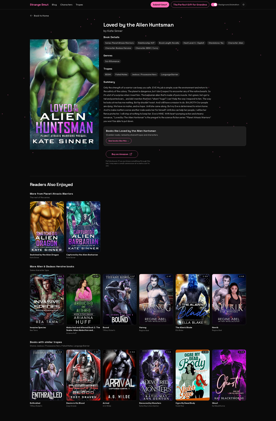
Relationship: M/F (146, 43)
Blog (54, 4)
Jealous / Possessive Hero (144, 74)
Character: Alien (235, 43)
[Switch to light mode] (243, 4)
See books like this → (118, 140)
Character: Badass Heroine (118, 48)
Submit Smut (160, 4)
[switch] (214, 4)
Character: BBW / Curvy (147, 48)
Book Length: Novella (169, 43)
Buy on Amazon (120, 154)
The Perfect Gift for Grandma (190, 4)
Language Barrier (169, 74)
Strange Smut (39, 4)
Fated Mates (121, 74)
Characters (66, 4)
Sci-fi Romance (112, 61)
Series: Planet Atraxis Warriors (119, 43)
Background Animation (228, 4)
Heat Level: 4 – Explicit (194, 43)
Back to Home (41, 15)
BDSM (108, 74)
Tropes (79, 4)
